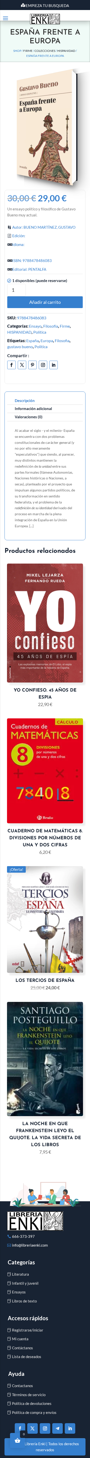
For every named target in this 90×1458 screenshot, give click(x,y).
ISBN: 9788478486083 (32, 260)
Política (39, 332)
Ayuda (16, 1373)
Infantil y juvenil (25, 1283)
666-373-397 (23, 1236)
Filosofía (50, 326)
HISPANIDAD (66, 51)
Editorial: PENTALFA (29, 269)
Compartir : (18, 355)
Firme (27, 51)
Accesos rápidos (28, 1318)
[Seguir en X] (22, 365)
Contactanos (22, 1385)
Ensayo (35, 326)
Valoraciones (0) (28, 417)
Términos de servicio (29, 1394)
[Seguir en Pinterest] (32, 365)
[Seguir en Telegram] (57, 1428)
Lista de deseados (26, 1356)
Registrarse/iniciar (27, 1330)
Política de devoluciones (32, 1403)
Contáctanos (22, 1348)
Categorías (21, 1262)
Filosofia (62, 340)
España (32, 340)
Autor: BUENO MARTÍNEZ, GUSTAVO (44, 227)
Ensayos (19, 1292)
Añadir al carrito (45, 302)
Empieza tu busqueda (47, 5)
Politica (41, 346)
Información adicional (33, 408)
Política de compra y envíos (34, 1412)
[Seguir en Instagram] (43, 365)
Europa (46, 340)
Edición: (18, 235)
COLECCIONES (44, 51)
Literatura (20, 1274)
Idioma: (18, 244)
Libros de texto (24, 1301)
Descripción (25, 400)
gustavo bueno (20, 346)
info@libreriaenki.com (30, 1245)
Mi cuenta (20, 1339)
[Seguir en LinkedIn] (53, 365)
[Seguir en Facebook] (11, 365)
